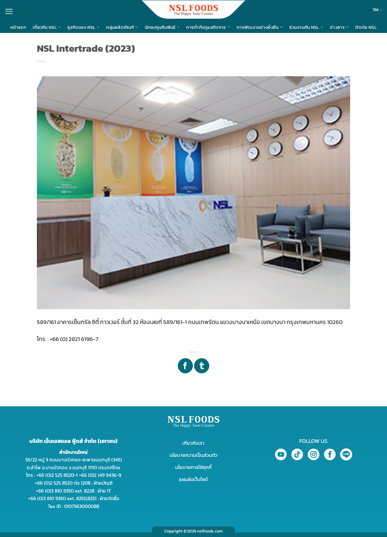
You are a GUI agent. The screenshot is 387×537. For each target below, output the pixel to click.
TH (376, 9)
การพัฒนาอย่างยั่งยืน (258, 27)
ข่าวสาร (337, 27)
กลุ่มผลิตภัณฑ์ (120, 27)
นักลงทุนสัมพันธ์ (160, 27)
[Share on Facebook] (185, 365)
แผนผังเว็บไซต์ (193, 479)
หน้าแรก (18, 27)
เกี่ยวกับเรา (193, 443)
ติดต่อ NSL (365, 27)
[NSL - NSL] (193, 9)
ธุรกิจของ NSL (81, 27)
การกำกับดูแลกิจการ (206, 27)
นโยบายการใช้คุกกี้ (193, 467)
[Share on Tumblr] (201, 365)
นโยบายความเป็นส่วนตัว (193, 455)
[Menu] (9, 11)
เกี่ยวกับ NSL (45, 27)
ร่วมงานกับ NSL (304, 27)
